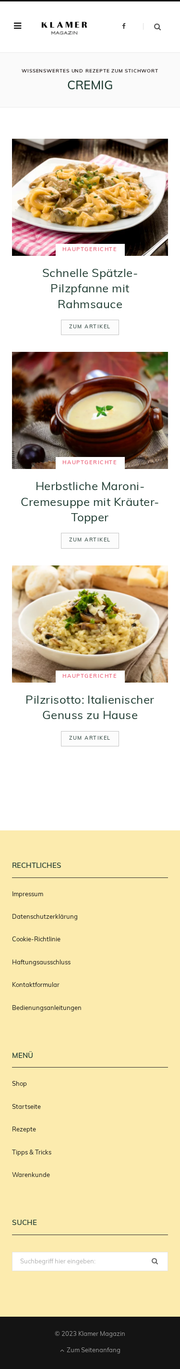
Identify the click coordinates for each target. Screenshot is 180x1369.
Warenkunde (31, 1175)
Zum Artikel (89, 327)
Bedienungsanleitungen (47, 1008)
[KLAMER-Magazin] (64, 26)
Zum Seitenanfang (92, 1350)
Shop (19, 1084)
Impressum (27, 894)
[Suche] (152, 26)
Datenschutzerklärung (45, 917)
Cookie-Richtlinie (36, 940)
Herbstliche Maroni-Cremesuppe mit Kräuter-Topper (90, 502)
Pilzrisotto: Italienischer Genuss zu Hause (89, 708)
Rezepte (24, 1130)
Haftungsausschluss (41, 963)
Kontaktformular (36, 985)
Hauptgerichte (89, 249)
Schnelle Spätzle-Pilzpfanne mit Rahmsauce (90, 289)
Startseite (26, 1107)
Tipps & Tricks (31, 1153)
